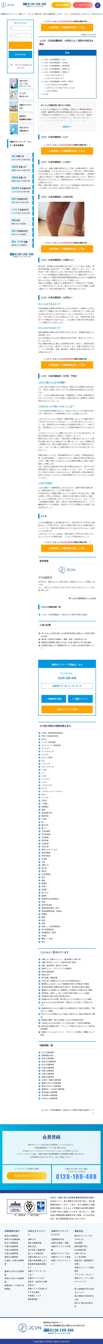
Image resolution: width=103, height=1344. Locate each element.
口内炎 (44, 819)
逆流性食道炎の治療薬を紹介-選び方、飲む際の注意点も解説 (66, 987)
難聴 (43, 917)
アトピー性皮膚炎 (49, 742)
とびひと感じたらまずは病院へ (57, 85)
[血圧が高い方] (22, 157)
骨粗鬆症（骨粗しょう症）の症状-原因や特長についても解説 (66, 993)
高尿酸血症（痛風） (49, 932)
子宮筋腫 (45, 837)
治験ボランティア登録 (67, 709)
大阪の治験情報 (48, 1071)
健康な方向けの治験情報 (51, 1083)
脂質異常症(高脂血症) (50, 899)
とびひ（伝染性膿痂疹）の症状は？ (56, 72)
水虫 (43, 862)
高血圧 (44, 936)
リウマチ (45, 797)
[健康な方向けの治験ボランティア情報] (22, 221)
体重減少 (45, 807)
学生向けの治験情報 (49, 1098)
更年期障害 (46, 853)
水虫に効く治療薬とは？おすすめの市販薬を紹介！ (62, 981)
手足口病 (45, 847)
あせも (44, 739)
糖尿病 (44, 883)
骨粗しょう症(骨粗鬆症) (51, 926)
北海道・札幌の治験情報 (51, 1080)
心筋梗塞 (45, 844)
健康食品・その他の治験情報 (53, 1089)
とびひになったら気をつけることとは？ (60, 88)
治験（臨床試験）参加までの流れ (55, 965)
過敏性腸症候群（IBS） (51, 908)
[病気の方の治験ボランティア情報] (22, 232)
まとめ (45, 94)
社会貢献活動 (80, 1250)
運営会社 (78, 1230)
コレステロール (48, 767)
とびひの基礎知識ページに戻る (83, 598)
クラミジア (46, 764)
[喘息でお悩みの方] (22, 200)
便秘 (43, 810)
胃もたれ (45, 893)
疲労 (43, 877)
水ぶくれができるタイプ (55, 75)
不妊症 (44, 801)
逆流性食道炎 (47, 905)
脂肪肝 (44, 896)
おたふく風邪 (47, 757)
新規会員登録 (62, 4)
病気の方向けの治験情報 (51, 1086)
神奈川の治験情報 (49, 1062)
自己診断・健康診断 (49, 978)
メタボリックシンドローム (52, 791)
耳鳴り (44, 886)
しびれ (44, 770)
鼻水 (43, 942)
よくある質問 (80, 1257)
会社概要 (78, 1242)
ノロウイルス (47, 785)
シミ (43, 773)
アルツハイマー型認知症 (51, 745)
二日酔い (45, 804)
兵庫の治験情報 (48, 1074)
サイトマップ (80, 1281)
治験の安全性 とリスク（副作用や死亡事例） (59, 962)
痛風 (43, 880)
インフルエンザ (48, 751)
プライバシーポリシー (84, 1274)
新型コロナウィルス (49, 850)
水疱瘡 (44, 859)
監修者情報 (33, 1299)
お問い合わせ (80, 1253)
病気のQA (45, 975)
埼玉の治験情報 (48, 1065)
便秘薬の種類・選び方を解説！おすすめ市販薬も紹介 (63, 1020)
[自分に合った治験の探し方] (22, 129)
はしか (44, 788)
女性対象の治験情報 (49, 1095)
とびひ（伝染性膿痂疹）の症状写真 (56, 66)
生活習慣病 (46, 874)
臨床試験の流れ (81, 1246)
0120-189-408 (67, 678)
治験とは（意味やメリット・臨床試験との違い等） (62, 959)
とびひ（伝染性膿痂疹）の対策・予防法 (58, 81)
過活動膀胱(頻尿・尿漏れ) (52, 911)
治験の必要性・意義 (60, 1242)
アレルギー (46, 748)
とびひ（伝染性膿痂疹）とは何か (55, 63)
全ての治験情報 (48, 1052)
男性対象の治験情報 (49, 1092)
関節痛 (44, 914)
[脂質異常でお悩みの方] (22, 189)
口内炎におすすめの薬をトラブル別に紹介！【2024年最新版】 (66, 1023)
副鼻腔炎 (45, 816)
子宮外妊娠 (46, 834)
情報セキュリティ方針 (84, 1278)
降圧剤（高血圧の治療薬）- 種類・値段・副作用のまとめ (64, 639)
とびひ (44, 776)
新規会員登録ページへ (26, 1175)
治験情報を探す (48, 1055)
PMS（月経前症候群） (50, 736)
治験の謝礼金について (37, 1257)
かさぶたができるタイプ (55, 78)
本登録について (34, 1295)
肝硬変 (44, 890)
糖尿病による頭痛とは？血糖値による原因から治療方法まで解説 (67, 990)
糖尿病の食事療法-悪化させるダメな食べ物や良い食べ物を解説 (66, 642)
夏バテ (44, 828)
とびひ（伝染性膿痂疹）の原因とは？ (57, 69)
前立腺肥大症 (47, 813)
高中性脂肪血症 (48, 929)
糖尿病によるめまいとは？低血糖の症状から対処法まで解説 (65, 984)
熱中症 (44, 868)
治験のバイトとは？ (36, 1278)
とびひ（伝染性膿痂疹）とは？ (54, 59)
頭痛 (43, 920)
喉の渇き (45, 825)
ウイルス (45, 754)
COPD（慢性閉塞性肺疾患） (53, 733)
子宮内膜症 (46, 831)
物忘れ (44, 871)
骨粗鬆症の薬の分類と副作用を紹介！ (56, 996)
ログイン (83, 4)
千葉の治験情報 (48, 1068)
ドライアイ (46, 779)
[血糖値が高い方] (22, 168)
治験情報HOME (57, 1239)
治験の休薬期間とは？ (37, 1260)
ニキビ (44, 782)
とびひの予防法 (51, 91)
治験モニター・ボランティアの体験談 (56, 968)
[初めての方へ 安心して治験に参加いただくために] (22, 83)
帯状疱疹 (45, 840)
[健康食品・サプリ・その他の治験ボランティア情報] (22, 243)
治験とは (45, 865)
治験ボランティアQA (60, 1253)
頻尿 (43, 923)
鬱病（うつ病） (48, 939)
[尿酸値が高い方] (22, 179)
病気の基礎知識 (48, 972)
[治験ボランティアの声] (22, 106)
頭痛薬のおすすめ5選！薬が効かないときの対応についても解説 (67, 999)
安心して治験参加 (35, 1253)
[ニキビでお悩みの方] (22, 211)
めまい (44, 794)
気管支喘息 (46, 856)
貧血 (43, 902)
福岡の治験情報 (48, 1077)
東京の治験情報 (48, 1058)
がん (43, 761)
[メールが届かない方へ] (22, 95)
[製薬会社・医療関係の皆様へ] (22, 118)
